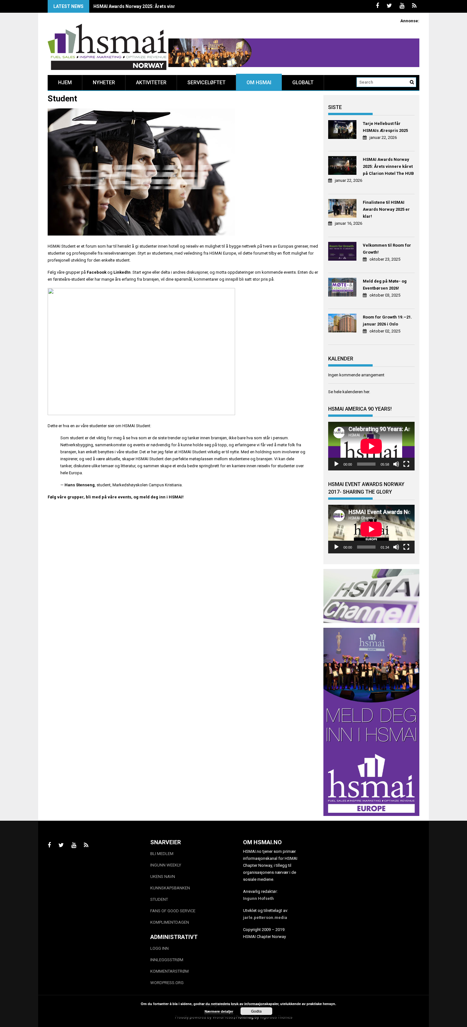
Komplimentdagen (169, 922)
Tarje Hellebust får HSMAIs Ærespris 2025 (385, 127)
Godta (256, 1011)
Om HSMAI (259, 82)
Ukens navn (162, 876)
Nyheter (104, 82)
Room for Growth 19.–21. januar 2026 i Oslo (387, 320)
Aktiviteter (151, 82)
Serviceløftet (206, 82)
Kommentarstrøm (169, 971)
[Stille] (396, 464)
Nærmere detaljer (219, 1011)
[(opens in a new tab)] (343, 130)
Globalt (303, 82)
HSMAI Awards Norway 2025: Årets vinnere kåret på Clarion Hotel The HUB (388, 166)
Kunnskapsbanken (170, 888)
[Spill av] (336, 464)
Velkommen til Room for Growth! (387, 249)
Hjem (65, 82)
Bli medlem (161, 853)
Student (159, 899)
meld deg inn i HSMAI (160, 497)
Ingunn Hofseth (258, 898)
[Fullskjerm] (406, 464)
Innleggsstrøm (166, 959)
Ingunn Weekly (165, 865)
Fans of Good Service (172, 910)
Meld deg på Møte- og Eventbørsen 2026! (385, 285)
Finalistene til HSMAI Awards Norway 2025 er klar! (145, 6)
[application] (371, 446)
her (366, 391)
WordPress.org (167, 982)
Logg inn (159, 948)
